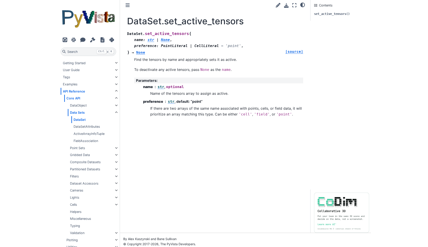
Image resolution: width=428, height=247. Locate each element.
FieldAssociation (86, 141)
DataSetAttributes (87, 126)
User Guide (71, 70)
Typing (75, 226)
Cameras (76, 190)
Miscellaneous (80, 218)
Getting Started (74, 63)
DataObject (78, 105)
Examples (70, 84)
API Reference (74, 91)
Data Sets (77, 112)
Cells (73, 204)
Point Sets (77, 148)
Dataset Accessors (84, 183)
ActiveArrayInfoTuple (89, 134)
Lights (74, 197)
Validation (77, 233)
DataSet (80, 119)
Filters (74, 176)
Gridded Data (80, 155)
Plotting (72, 240)
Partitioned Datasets (85, 169)
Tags (66, 77)
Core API (73, 98)
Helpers (76, 211)
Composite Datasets (85, 162)
